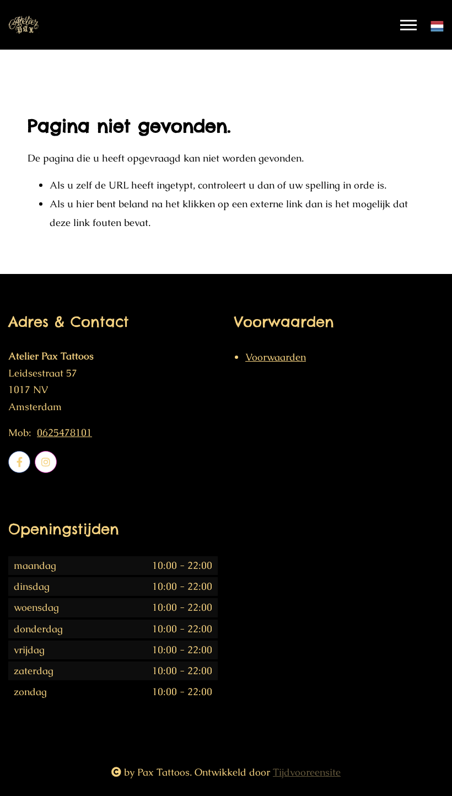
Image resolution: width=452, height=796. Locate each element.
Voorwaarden (275, 357)
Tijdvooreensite (307, 772)
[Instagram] (46, 462)
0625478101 (64, 432)
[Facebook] (19, 462)
